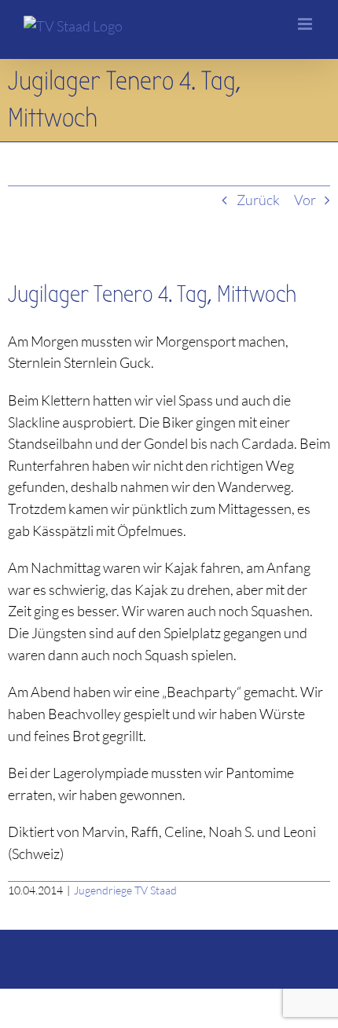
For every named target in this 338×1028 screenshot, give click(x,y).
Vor (305, 199)
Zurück (258, 199)
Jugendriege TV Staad (125, 890)
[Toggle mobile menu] (306, 24)
